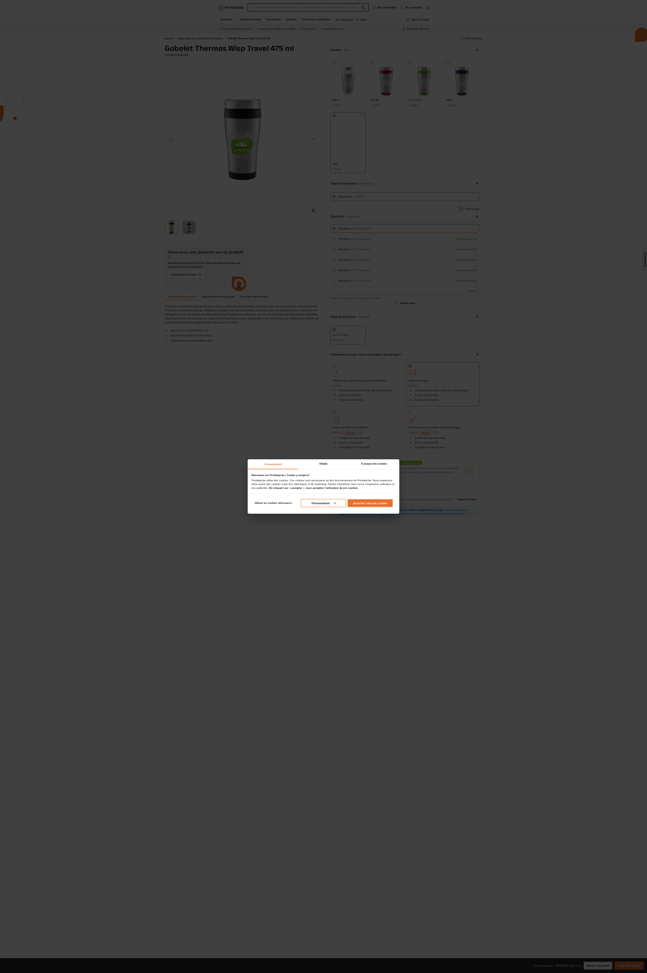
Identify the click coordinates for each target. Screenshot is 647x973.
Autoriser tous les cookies (370, 503)
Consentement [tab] (273, 464)
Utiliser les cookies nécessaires (273, 502)
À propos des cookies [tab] (374, 463)
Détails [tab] (323, 463)
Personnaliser (321, 503)
